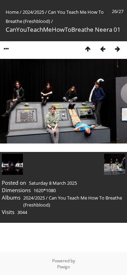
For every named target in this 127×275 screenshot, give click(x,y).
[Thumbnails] (87, 49)
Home (12, 12)
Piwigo (63, 267)
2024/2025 (33, 12)
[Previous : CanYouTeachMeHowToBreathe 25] (102, 49)
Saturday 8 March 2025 (53, 183)
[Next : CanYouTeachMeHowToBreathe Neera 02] (117, 49)
